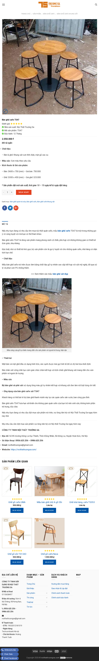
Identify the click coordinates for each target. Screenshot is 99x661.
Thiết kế (30, 602)
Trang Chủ (31, 584)
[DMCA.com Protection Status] (66, 658)
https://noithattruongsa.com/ (24, 449)
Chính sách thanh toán (60, 593)
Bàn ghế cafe (49, 14)
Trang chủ (25, 14)
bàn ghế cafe (64, 231)
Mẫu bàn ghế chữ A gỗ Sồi (49, 502)
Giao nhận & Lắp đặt (59, 588)
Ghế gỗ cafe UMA (16, 502)
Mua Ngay (24, 192)
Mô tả (5, 224)
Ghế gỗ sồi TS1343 (17, 554)
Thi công (30, 598)
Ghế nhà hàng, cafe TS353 (82, 502)
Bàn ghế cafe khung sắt (67, 14)
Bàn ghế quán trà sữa (18, 202)
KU (3, 641)
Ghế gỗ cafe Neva (49, 554)
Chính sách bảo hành (59, 598)
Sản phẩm (37, 14)
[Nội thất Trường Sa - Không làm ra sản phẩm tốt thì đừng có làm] (49, 4)
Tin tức (29, 607)
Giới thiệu (30, 588)
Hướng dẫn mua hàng (60, 584)
